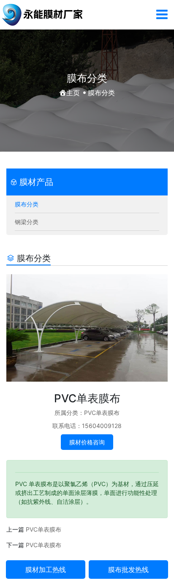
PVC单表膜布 (43, 529)
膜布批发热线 (128, 569)
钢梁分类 (26, 221)
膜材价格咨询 (87, 442)
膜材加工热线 (45, 569)
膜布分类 (26, 204)
